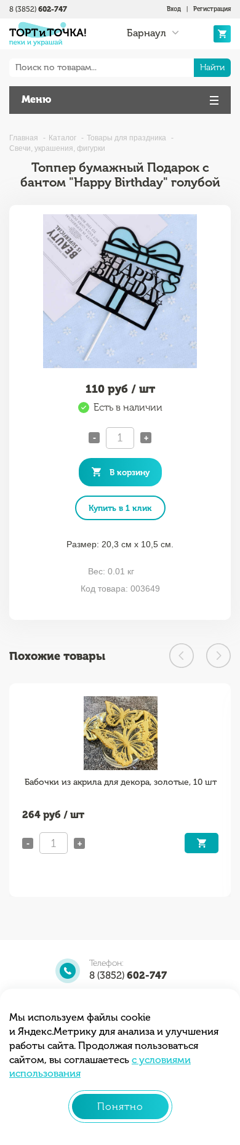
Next (218, 655)
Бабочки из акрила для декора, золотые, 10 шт (121, 782)
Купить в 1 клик (120, 508)
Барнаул (146, 33)
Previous (181, 655)
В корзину (130, 472)
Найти (212, 67)
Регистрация (212, 9)
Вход (174, 9)
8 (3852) (38, 9)
